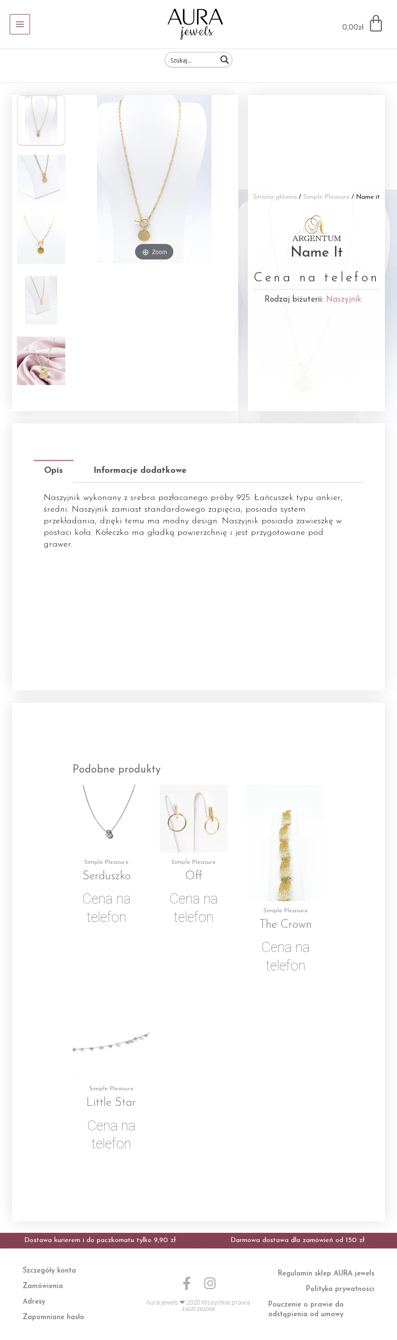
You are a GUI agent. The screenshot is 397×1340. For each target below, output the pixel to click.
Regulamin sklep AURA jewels (326, 1273)
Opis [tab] (53, 471)
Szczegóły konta (49, 1271)
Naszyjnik (343, 299)
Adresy (34, 1302)
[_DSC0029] (41, 301)
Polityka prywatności (340, 1289)
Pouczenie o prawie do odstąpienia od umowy (306, 1309)
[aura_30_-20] (41, 362)
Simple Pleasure (326, 197)
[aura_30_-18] (41, 180)
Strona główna (275, 197)
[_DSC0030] (41, 241)
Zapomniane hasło (53, 1317)
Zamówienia (43, 1286)
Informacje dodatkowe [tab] (139, 471)
